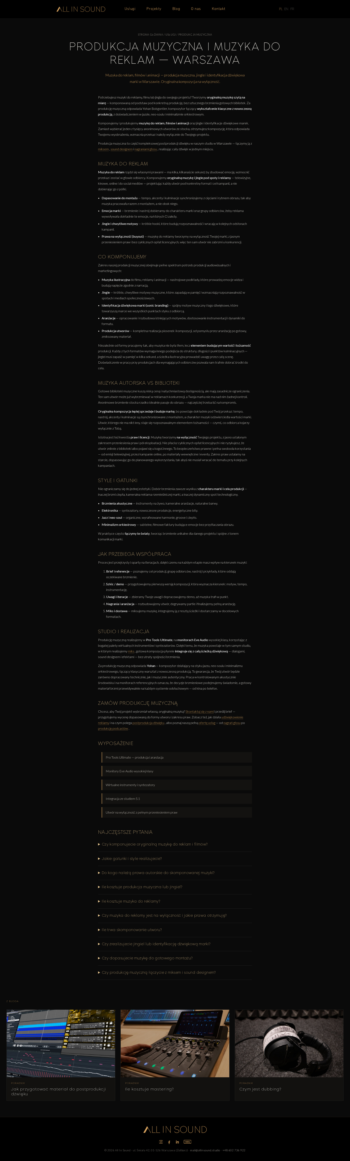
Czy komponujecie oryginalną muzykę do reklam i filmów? (154, 844)
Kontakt (218, 9)
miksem (103, 149)
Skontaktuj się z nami (200, 711)
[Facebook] (169, 1142)
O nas (196, 9)
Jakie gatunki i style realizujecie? (132, 858)
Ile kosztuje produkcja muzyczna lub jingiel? (142, 887)
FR (292, 9)
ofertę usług (207, 723)
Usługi (130, 9)
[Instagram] (161, 1142)
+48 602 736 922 (233, 1150)
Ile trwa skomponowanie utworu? (132, 930)
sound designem (122, 149)
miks (131, 651)
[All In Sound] (81, 9)
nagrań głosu (232, 723)
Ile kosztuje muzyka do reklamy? (131, 901)
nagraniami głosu (145, 149)
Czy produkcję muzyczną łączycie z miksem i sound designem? (159, 972)
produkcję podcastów (113, 728)
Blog (176, 9)
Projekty (153, 9)
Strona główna (150, 34)
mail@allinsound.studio (205, 1150)
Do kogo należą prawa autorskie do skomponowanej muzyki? (158, 873)
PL (280, 9)
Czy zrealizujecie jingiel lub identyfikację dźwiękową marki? (156, 944)
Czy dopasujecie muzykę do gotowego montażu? (147, 958)
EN (286, 9)
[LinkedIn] (177, 1142)
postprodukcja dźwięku (148, 723)
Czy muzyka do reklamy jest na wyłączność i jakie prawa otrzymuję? (164, 915)
